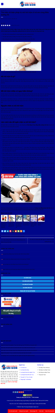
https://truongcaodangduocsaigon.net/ (29, 406)
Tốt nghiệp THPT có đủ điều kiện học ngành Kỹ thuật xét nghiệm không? (18, 355)
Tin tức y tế (3, 10)
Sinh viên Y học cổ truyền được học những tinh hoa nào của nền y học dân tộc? (19, 350)
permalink (22, 236)
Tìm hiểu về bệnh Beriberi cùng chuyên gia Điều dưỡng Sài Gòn (11, 224)
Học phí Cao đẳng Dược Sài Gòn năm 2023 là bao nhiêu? (16, 254)
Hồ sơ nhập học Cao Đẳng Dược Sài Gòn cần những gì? (16, 264)
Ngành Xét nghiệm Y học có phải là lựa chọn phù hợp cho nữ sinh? (16, 353)
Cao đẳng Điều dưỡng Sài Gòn (17, 31)
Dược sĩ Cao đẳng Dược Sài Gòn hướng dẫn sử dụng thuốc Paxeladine (4, 225)
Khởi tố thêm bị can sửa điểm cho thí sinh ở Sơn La (26, 223)
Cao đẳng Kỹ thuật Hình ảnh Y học (27, 374)
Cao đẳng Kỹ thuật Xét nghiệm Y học (27, 372)
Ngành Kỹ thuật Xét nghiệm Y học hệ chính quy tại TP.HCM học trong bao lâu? (19, 345)
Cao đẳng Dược (23, 367)
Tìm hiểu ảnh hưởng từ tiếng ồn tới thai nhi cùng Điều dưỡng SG (17, 36)
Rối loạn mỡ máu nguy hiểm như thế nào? (41, 223)
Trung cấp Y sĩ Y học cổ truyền (26, 377)
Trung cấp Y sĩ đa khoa (25, 379)
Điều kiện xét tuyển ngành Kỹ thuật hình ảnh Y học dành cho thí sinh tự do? (18, 347)
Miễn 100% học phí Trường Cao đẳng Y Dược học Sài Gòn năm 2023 (19, 269)
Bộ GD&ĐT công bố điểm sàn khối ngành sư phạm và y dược (34, 224)
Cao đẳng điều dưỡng (24, 369)
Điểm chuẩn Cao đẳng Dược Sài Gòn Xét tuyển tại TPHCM (16, 259)
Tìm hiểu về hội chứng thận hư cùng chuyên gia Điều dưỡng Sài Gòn (18, 34)
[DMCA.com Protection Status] (27, 394)
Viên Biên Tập (14, 18)
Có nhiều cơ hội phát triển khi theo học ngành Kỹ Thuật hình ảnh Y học (19, 225)
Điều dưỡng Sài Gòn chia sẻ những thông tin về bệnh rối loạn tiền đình (18, 39)
